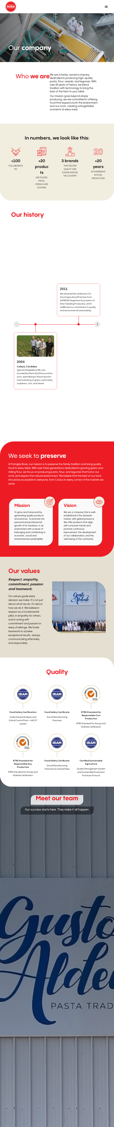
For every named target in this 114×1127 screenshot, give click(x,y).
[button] (106, 6)
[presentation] (97, 324)
